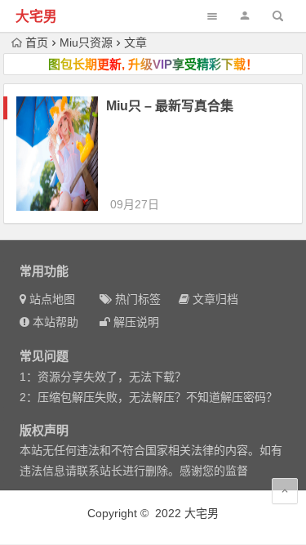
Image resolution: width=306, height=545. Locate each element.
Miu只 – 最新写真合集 (169, 106)
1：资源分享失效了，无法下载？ (103, 376)
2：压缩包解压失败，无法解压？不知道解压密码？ (148, 397)
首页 (36, 42)
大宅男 (36, 17)
